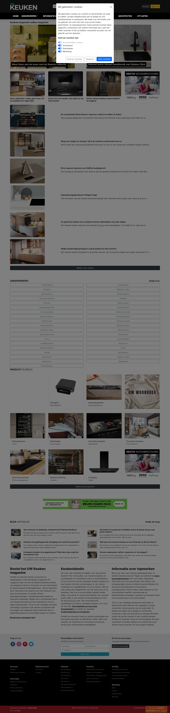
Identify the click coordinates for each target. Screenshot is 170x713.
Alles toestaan (104, 59)
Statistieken (68, 48)
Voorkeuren (68, 45)
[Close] (111, 7)
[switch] (60, 45)
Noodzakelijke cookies (73, 42)
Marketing (67, 51)
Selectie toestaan (74, 59)
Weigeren (90, 59)
